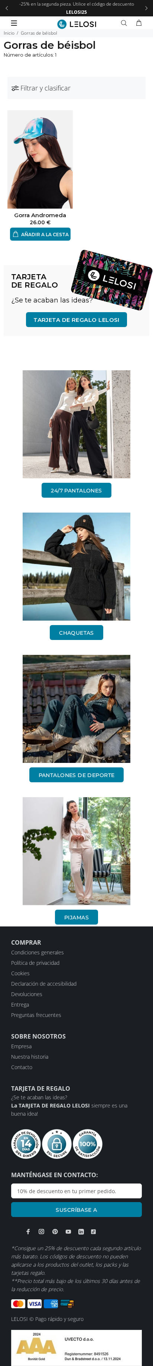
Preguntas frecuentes (36, 1014)
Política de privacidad (35, 962)
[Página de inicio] (76, 24)
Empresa (21, 1046)
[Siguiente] (146, 8)
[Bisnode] (76, 1347)
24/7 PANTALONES (76, 490)
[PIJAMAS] (76, 851)
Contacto (21, 1067)
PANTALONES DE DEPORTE (77, 775)
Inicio (9, 33)
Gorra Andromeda (40, 215)
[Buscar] (125, 23)
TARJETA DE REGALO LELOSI (76, 319)
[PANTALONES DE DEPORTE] (76, 709)
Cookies (20, 973)
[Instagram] (41, 1231)
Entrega (20, 1004)
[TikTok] (93, 1232)
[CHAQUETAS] (76, 567)
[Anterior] (6, 8)
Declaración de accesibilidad (43, 983)
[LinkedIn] (81, 1232)
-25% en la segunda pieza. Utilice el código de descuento (76, 8)
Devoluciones (26, 994)
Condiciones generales (37, 952)
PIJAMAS (76, 917)
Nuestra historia (29, 1056)
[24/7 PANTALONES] (76, 424)
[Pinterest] (55, 1231)
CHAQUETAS (76, 633)
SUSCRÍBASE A (76, 1210)
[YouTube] (68, 1231)
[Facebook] (28, 1231)
